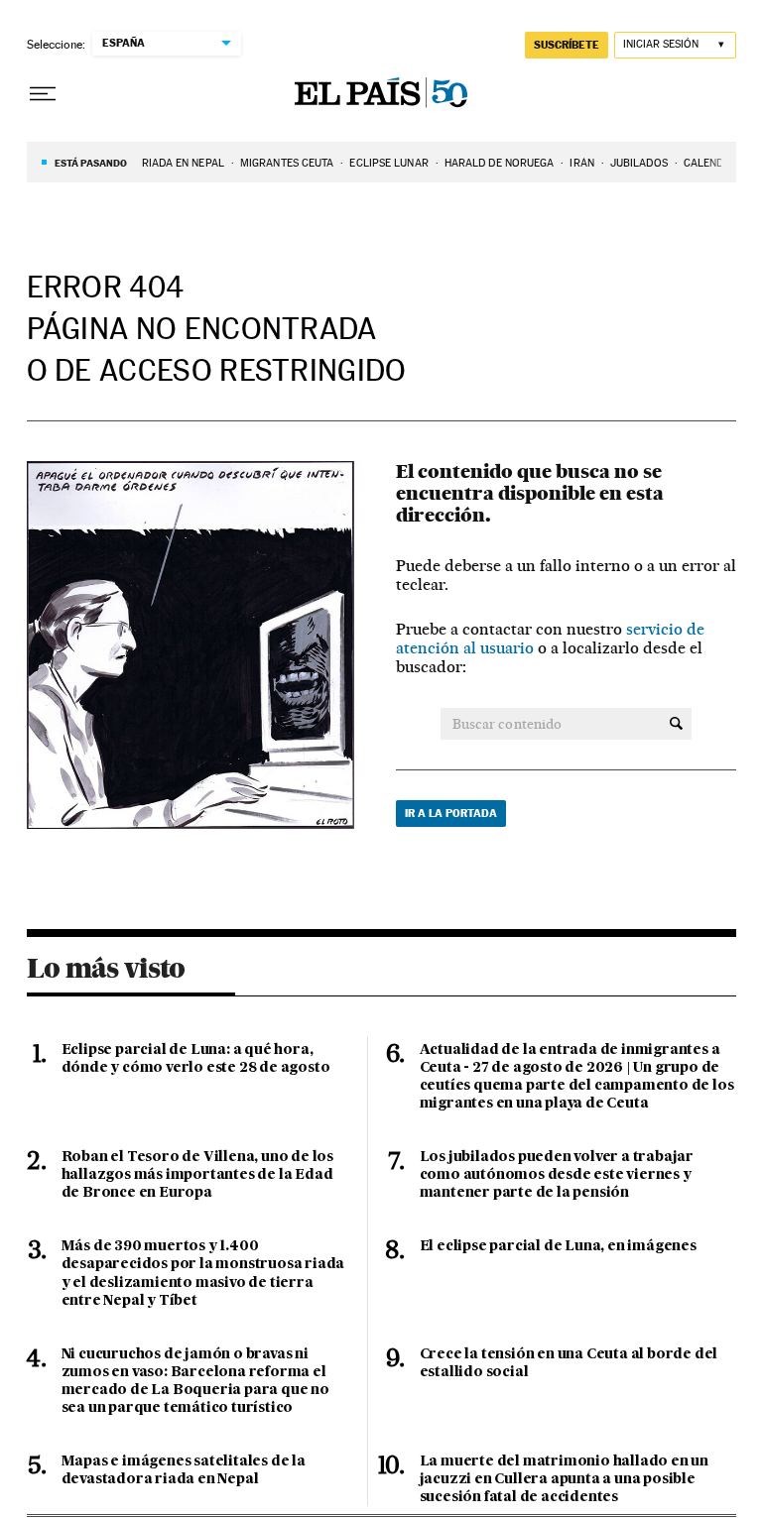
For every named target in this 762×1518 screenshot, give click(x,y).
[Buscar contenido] (676, 724)
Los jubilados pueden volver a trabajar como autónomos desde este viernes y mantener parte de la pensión (557, 1175)
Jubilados (639, 163)
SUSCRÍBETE (566, 45)
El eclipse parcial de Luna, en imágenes (558, 1246)
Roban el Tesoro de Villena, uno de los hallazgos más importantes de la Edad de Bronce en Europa (197, 1175)
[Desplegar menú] (43, 94)
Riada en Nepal (183, 163)
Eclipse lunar (388, 163)
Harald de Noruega (499, 163)
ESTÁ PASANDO (91, 163)
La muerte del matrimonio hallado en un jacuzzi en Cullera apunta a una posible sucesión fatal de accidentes (564, 1479)
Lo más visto (106, 968)
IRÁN (581, 163)
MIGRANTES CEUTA (287, 163)
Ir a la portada (451, 813)
